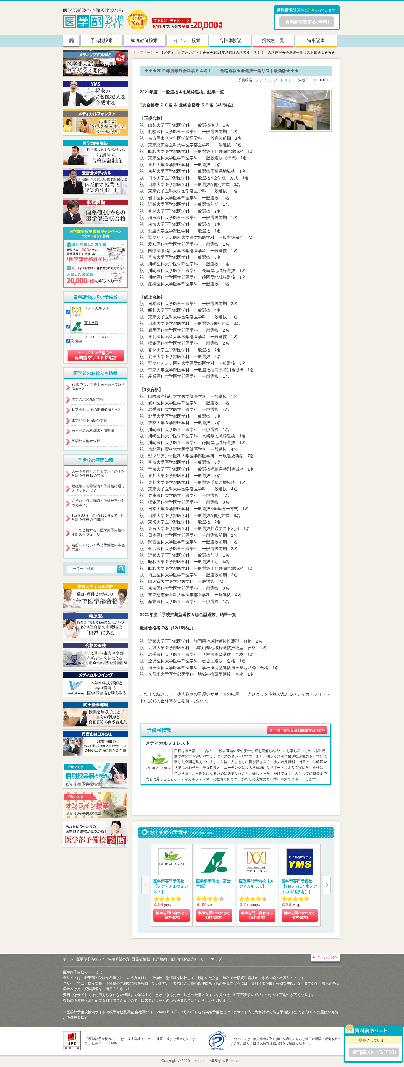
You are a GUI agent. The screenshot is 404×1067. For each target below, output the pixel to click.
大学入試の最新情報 (88, 399)
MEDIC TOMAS (96, 337)
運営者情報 (141, 959)
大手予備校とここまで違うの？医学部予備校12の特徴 (98, 473)
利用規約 (160, 959)
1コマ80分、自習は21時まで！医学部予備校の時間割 (98, 517)
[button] (327, 885)
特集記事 (316, 40)
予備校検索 (102, 40)
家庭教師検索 (144, 40)
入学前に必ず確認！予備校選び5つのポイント (97, 503)
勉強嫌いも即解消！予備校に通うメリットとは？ (98, 488)
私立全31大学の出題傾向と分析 (97, 410)
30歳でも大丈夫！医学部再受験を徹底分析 (98, 386)
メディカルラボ (96, 308)
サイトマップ (211, 959)
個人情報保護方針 (183, 959)
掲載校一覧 (273, 40)
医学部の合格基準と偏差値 (93, 431)
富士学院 (91, 323)
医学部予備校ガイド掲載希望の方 (103, 959)
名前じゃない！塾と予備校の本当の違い (98, 547)
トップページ (143, 53)
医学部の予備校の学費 (89, 420)
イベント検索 (187, 40)
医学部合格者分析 (86, 441)
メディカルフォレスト (273, 80)
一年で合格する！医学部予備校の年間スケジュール (98, 532)
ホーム (68, 959)
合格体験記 (230, 40)
